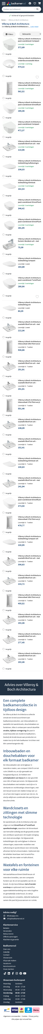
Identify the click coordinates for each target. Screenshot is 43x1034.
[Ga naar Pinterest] (21, 973)
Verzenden (7, 931)
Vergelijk (8, 54)
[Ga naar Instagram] (17, 973)
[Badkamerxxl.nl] (16, 3)
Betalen (6, 928)
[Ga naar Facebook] (13, 973)
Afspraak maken (9, 960)
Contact (6, 955)
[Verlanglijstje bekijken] (34, 3)
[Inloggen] (29, 3)
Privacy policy (33, 1016)
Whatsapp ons (12, 916)
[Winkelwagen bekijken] (39, 3)
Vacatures (7, 963)
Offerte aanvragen (10, 936)
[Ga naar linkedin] (9, 973)
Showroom (7, 957)
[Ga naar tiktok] (5, 973)
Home (3, 20)
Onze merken (8, 969)
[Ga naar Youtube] (24, 973)
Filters (10, 34)
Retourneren (8, 934)
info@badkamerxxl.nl (15, 918)
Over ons (6, 949)
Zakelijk (6, 952)
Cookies (24, 1016)
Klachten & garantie (11, 939)
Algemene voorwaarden (11, 1016)
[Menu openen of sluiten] (4, 3)
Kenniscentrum (9, 966)
